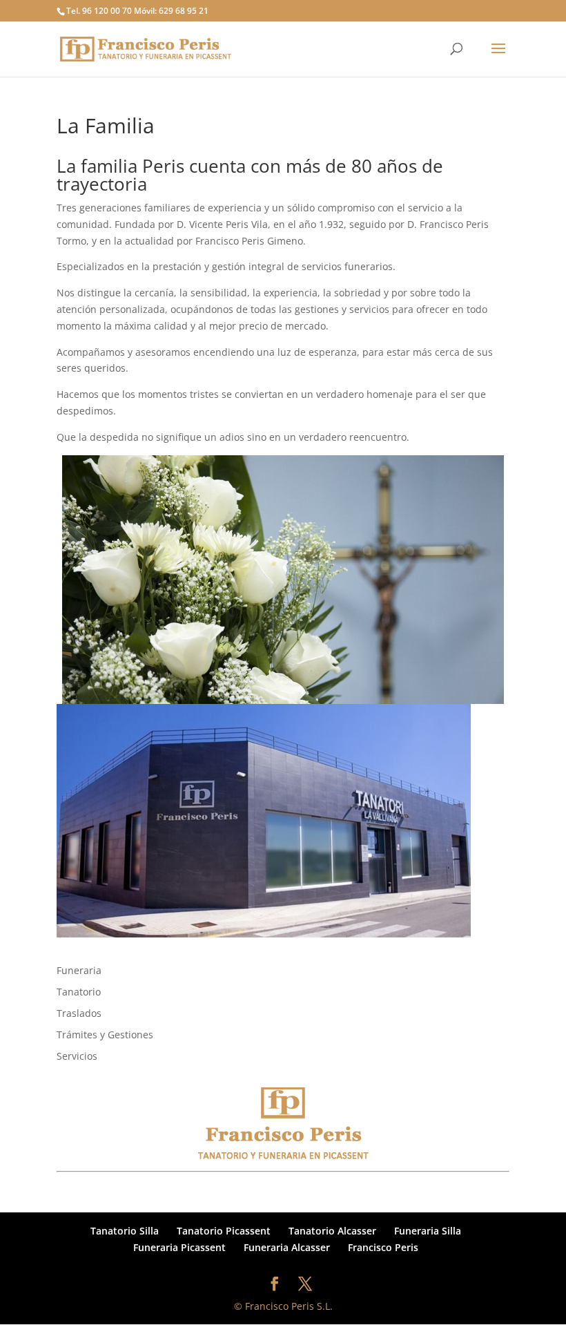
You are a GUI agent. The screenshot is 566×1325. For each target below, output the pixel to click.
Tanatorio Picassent (224, 1230)
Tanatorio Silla (124, 1230)
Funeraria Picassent (179, 1247)
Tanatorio (79, 991)
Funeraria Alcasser (287, 1247)
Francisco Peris (383, 1247)
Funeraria (79, 970)
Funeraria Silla (427, 1230)
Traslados (79, 1013)
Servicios (77, 1055)
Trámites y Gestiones (105, 1034)
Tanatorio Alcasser (332, 1230)
